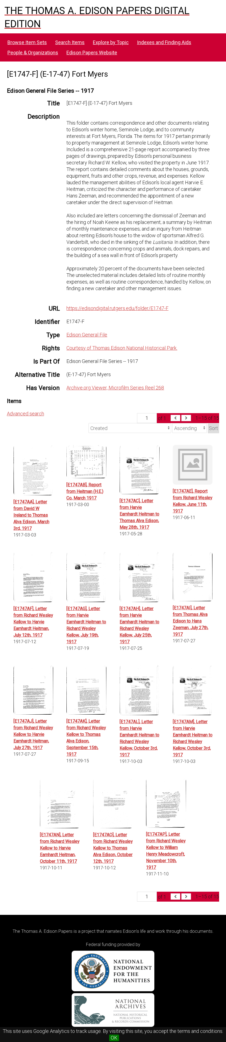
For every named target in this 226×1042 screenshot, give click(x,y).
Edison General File (86, 335)
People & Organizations (32, 52)
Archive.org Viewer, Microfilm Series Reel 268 (115, 388)
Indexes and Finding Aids (164, 42)
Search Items (70, 42)
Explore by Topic (111, 42)
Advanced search (25, 413)
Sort (213, 428)
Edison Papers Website (91, 52)
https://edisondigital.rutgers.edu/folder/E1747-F (117, 308)
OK (114, 1038)
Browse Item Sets (27, 42)
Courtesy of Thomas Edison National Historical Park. (121, 348)
